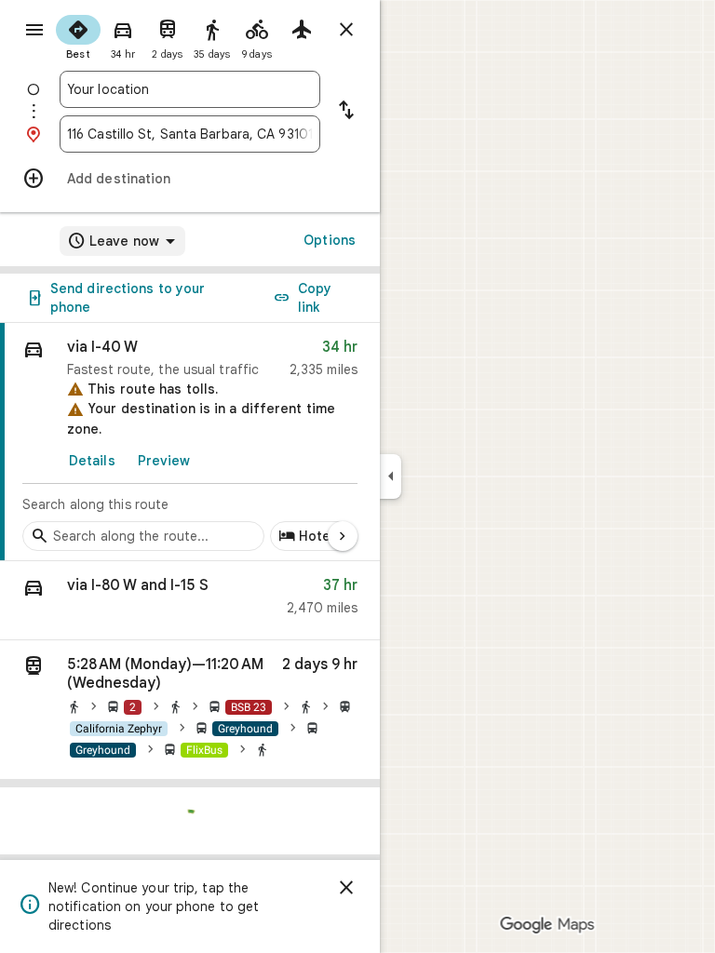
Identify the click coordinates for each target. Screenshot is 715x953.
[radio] (78, 35)
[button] (190, 600)
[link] (190, 442)
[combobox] (190, 89)
